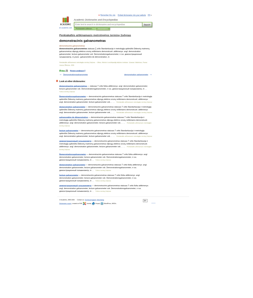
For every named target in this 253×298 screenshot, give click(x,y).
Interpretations (103, 29)
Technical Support (90, 200)
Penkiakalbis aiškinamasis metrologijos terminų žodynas (85, 29)
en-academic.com (65, 28)
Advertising (100, 200)
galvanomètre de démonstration (73, 117)
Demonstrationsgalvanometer (75, 74)
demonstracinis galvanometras (73, 86)
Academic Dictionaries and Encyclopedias (96, 19)
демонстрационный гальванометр (75, 141)
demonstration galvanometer (136, 74)
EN (149, 15)
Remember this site (108, 15)
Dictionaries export (65, 203)
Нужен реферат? (78, 71)
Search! (147, 25)
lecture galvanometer (68, 130)
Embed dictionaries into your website (132, 15)
